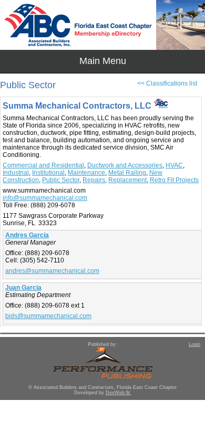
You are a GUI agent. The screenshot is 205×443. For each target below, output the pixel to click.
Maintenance (86, 172)
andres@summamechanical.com (52, 271)
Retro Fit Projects (174, 180)
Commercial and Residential (43, 165)
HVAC (174, 165)
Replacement (127, 180)
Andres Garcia (27, 235)
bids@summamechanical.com (48, 316)
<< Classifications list (167, 83)
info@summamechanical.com (45, 198)
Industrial (16, 172)
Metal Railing (127, 172)
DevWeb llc (118, 392)
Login (194, 344)
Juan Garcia (23, 287)
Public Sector (60, 180)
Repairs (94, 180)
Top (191, 416)
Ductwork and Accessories (124, 165)
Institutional (48, 172)
